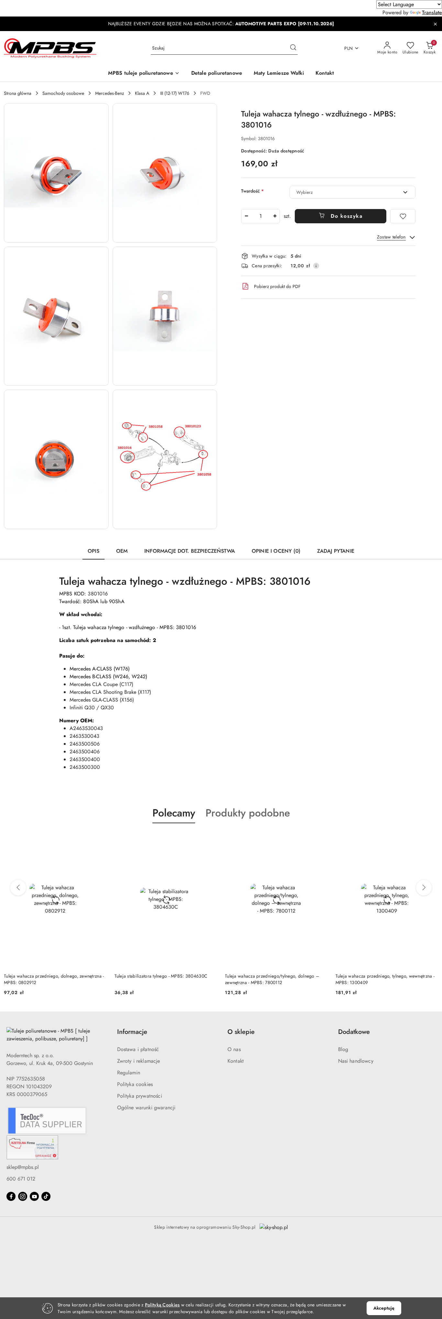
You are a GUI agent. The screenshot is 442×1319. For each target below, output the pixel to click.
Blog (343, 1049)
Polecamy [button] (173, 812)
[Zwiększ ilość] (275, 216)
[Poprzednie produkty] (18, 887)
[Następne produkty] (424, 887)
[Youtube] (34, 1196)
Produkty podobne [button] (247, 812)
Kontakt (235, 1061)
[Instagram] (22, 1196)
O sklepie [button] (241, 1031)
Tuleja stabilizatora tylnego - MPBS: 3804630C (161, 976)
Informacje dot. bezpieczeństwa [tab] (189, 551)
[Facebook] (11, 1196)
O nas (234, 1049)
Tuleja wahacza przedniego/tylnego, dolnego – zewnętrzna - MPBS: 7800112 (272, 979)
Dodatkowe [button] (354, 1031)
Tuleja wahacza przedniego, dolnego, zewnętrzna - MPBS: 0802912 (54, 979)
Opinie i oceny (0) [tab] (276, 551)
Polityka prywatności (139, 1096)
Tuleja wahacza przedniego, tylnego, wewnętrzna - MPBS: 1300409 (385, 979)
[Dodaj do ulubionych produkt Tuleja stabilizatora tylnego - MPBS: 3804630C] (210, 838)
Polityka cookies (135, 1084)
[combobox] (352, 192)
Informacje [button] (132, 1031)
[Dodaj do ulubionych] (402, 216)
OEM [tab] (121, 551)
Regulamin (128, 1072)
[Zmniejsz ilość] (246, 216)
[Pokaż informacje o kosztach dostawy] (316, 265)
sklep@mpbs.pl (22, 1167)
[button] (143, 73)
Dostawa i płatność (138, 1049)
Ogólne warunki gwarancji (146, 1107)
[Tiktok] (45, 1196)
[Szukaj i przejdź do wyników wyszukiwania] (293, 48)
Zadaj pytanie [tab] (335, 551)
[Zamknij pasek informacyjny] (435, 24)
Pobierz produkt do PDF (277, 286)
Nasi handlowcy (355, 1061)
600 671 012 (20, 1178)
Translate (432, 12)
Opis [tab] (93, 551)
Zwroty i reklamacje (138, 1061)
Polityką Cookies (162, 1305)
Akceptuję (383, 1308)
